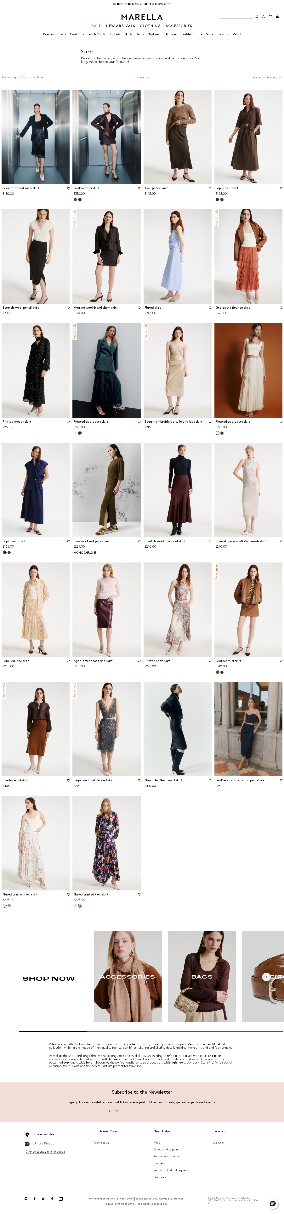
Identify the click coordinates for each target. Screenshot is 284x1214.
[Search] (256, 17)
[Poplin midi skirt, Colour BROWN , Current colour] (221, 199)
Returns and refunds (166, 1156)
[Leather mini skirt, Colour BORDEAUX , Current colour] (79, 199)
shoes (212, 1055)
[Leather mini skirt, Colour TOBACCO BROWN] (75, 199)
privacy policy (125, 1198)
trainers (114, 1059)
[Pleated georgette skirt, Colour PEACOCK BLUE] (222, 433)
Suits (209, 34)
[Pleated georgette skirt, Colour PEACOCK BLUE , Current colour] (79, 433)
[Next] (266, 977)
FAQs (157, 1143)
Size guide (160, 1177)
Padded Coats (192, 34)
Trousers (172, 34)
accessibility (159, 1204)
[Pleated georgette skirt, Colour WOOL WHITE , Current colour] (217, 433)
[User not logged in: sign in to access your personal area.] (263, 17)
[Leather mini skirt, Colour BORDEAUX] (222, 672)
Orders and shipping (166, 1149)
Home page (9, 77)
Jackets (115, 34)
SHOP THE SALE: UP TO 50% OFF (142, 3)
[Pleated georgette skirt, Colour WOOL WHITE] (75, 433)
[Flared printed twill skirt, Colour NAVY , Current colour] (79, 905)
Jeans (140, 34)
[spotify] (43, 1199)
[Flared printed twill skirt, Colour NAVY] (9, 905)
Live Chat (218, 1143)
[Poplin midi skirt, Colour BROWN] (9, 552)
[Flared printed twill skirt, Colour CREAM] (75, 905)
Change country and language (45, 1151)
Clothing (27, 77)
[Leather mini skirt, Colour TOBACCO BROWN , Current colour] (217, 672)
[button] (274, 77)
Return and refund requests (171, 1170)
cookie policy (143, 1198)
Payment (159, 1163)
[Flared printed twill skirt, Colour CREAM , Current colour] (4, 905)
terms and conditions (102, 1198)
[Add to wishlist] (68, 190)
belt (89, 1062)
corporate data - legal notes (133, 1204)
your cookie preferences (168, 1198)
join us (109, 1204)
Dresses (48, 34)
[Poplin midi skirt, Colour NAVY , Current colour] (4, 552)
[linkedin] (61, 1199)
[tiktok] (52, 1199)
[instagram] (26, 1199)
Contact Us (101, 1143)
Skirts (128, 34)
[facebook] (35, 1199)
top (66, 1062)
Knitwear (155, 34)
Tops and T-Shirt (229, 34)
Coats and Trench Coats (87, 34)
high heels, (178, 1062)
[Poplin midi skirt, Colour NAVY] (217, 199)
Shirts (62, 34)
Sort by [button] (257, 78)
